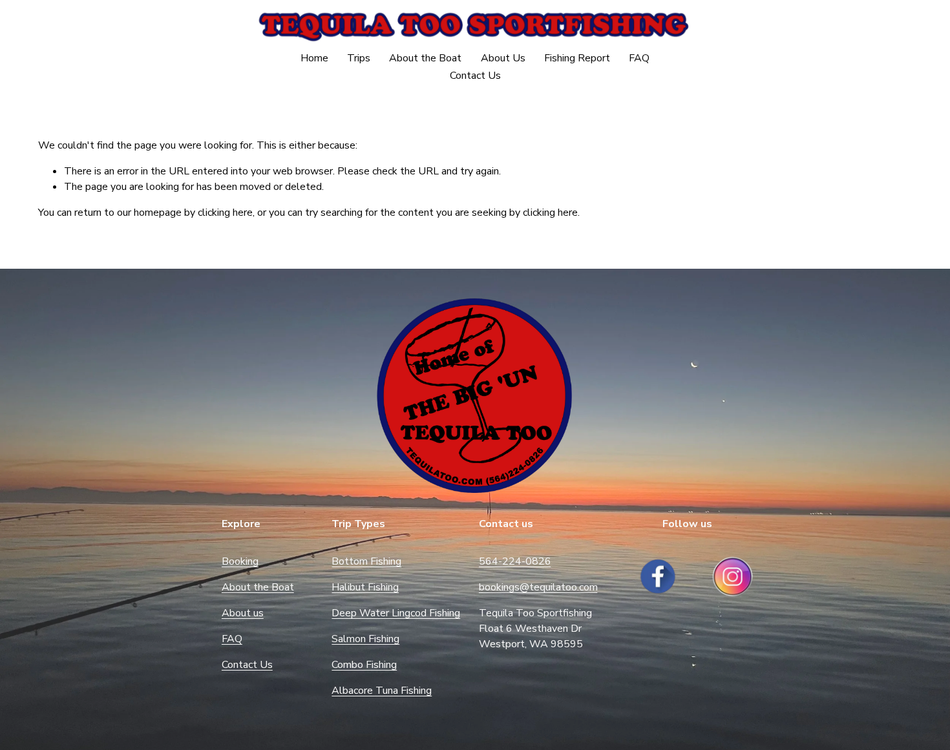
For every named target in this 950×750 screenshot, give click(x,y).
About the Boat (425, 58)
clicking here (225, 212)
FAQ (639, 58)
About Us (503, 58)
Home (314, 58)
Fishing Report (577, 58)
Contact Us (475, 75)
